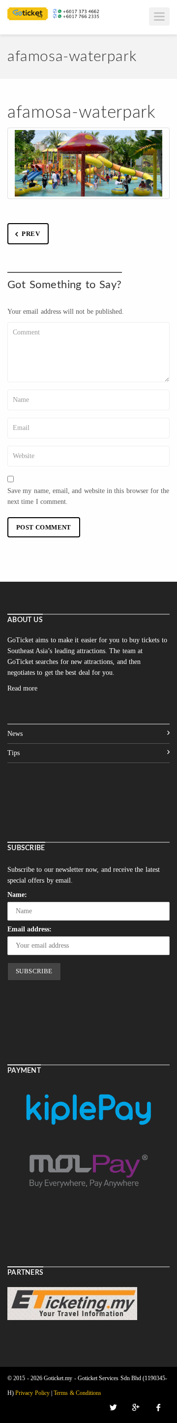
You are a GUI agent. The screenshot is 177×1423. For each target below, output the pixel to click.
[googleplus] (135, 1407)
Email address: (29, 929)
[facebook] (158, 1407)
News (15, 733)
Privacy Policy (32, 1393)
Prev (31, 233)
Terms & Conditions (77, 1393)
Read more (22, 688)
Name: (17, 894)
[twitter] (113, 1407)
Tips (13, 753)
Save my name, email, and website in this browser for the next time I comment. (88, 496)
